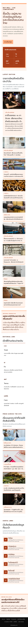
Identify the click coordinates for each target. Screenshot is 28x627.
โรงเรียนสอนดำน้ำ (13, 562)
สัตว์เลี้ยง (15, 621)
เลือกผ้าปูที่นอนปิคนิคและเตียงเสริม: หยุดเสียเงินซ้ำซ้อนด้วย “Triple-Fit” (13, 282)
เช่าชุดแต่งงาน (12, 546)
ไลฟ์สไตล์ (8, 619)
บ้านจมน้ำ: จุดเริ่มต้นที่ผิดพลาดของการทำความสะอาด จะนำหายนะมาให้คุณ (13, 176)
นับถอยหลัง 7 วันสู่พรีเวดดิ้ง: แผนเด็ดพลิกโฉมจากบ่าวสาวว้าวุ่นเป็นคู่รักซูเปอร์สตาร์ (13, 512)
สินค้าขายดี (11, 570)
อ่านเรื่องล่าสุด (8, 42)
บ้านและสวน (13, 619)
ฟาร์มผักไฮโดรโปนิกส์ (14, 578)
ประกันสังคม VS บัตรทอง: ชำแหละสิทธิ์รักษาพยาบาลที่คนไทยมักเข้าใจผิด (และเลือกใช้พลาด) (13, 447)
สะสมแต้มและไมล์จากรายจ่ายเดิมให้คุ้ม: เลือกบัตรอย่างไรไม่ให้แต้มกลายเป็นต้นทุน (14, 219)
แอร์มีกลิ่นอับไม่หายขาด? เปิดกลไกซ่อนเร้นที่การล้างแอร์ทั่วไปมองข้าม (13, 197)
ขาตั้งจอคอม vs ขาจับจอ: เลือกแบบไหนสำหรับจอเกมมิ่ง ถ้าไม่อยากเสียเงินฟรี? (13, 120)
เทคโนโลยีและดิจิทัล (21, 619)
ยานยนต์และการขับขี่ (8, 621)
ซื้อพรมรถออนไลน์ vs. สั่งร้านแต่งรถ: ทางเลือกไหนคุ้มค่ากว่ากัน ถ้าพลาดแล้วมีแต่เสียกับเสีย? (13, 241)
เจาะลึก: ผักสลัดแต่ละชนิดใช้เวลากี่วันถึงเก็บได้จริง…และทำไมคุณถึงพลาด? (14, 490)
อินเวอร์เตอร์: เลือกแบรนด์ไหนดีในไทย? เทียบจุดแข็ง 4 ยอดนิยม (13, 154)
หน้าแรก (3, 619)
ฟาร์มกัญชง (11, 554)
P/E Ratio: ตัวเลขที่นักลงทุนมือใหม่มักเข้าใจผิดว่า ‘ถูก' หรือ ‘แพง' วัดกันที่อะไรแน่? (13, 469)
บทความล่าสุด (21, 621)
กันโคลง (10, 538)
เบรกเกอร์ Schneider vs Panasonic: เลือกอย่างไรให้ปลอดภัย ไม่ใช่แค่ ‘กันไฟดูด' (14, 262)
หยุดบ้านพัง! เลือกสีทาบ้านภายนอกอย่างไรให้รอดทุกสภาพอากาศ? (13, 304)
